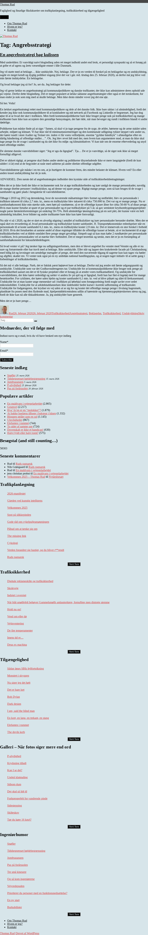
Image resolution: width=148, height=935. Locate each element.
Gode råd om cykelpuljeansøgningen (28, 521)
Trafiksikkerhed (60, 313)
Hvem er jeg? (15, 26)
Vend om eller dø (17, 616)
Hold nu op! (14, 609)
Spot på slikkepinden (19, 514)
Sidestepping (14, 805)
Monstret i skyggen (18, 675)
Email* (4, 350)
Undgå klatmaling (17, 777)
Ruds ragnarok (24, 463)
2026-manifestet (16, 493)
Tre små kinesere (16, 871)
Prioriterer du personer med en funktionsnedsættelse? (37, 893)
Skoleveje (12, 588)
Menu (4, 17)
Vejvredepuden (15, 886)
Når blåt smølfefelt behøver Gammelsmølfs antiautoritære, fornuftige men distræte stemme (58, 602)
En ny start (13, 900)
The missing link (16, 535)
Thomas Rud (7, 4)
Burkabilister (14, 907)
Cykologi (12, 542)
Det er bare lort (15, 689)
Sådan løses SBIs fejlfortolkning (25, 668)
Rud (11, 313)
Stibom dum (14, 784)
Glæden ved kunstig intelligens (24, 500)
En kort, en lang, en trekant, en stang (28, 717)
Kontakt (11, 29)
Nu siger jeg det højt (18, 682)
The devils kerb (16, 732)
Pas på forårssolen (17, 388)
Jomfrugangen (15, 381)
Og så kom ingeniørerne (21, 879)
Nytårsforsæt (56, 476)
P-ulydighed (14, 385)
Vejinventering (15, 623)
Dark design (14, 703)
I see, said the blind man (21, 710)
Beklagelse (95, 313)
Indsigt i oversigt (16, 595)
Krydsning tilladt (16, 763)
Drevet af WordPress (27, 933)
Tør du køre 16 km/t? (19, 819)
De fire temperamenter (20, 630)
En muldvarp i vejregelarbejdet (33, 470)
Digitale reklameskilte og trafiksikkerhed (30, 581)
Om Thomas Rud (17, 23)
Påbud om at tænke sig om (22, 528)
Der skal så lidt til (17, 791)
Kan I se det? (14, 770)
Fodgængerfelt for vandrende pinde (27, 798)
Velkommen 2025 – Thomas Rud (26, 476)
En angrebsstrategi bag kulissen (29, 54)
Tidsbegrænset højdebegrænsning (26, 378)
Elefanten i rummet (18, 725)
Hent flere (74, 564)
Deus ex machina (17, 644)
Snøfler (11, 375)
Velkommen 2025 (17, 507)
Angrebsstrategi (78, 313)
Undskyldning (130, 313)
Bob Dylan (13, 696)
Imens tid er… (15, 637)
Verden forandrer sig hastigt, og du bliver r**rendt (35, 550)
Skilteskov (13, 812)
